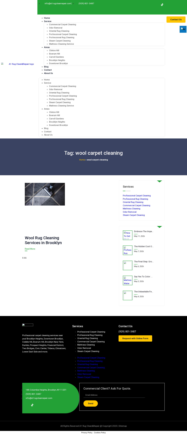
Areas (47, 47)
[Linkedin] (174, 4)
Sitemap (123, 426)
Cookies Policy (100, 433)
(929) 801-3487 (127, 331)
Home (47, 18)
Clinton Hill (54, 50)
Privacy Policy (86, 433)
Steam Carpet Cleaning (60, 41)
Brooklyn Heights (57, 60)
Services (77, 326)
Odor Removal (55, 28)
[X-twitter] (180, 4)
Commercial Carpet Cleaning (62, 24)
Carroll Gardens (56, 57)
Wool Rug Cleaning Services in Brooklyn (43, 240)
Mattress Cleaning (131, 208)
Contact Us (126, 326)
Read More (30, 249)
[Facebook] (156, 4)
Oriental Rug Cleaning (59, 31)
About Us (48, 73)
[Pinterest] (156, 10)
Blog (46, 66)
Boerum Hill (54, 54)
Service (47, 21)
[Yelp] (168, 4)
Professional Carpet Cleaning (63, 34)
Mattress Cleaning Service (61, 44)
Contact (48, 70)
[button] (102, 76)
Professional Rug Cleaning (61, 37)
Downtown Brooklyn (58, 63)
